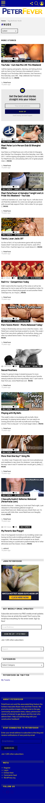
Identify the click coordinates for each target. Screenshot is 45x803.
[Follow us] (31, 3)
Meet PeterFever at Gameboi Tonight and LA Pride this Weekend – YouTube (22, 194)
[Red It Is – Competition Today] (22, 270)
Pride (27, 189)
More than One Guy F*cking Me (15, 456)
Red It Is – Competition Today (15, 282)
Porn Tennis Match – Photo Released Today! (21, 325)
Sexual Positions (9, 370)
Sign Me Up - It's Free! (14, 634)
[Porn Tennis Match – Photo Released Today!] (22, 313)
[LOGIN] (42, 3)
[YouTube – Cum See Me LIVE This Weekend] (22, 53)
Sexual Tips (37, 366)
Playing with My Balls (11, 413)
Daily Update (7, 61)
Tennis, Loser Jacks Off (12, 238)
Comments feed (10, 775)
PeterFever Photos (22, 321)
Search (41, 649)
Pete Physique (36, 278)
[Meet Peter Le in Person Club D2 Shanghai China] (22, 134)
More (17, 78)
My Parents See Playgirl (12, 530)
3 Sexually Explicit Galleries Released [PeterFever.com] (18, 500)
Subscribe (9, 748)
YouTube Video (30, 142)
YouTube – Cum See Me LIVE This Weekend (21, 65)
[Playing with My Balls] (22, 401)
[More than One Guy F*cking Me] (22, 444)
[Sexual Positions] (22, 358)
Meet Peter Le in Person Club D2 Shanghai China (21, 147)
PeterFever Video (21, 235)
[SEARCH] (36, 3)
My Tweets (5, 680)
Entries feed (8, 773)
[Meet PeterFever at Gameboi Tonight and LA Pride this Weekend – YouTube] (22, 181)
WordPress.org (9, 778)
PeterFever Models (32, 61)
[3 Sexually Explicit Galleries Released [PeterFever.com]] (22, 487)
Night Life (18, 61)
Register (7, 768)
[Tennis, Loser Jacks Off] (22, 227)
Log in (6, 770)
